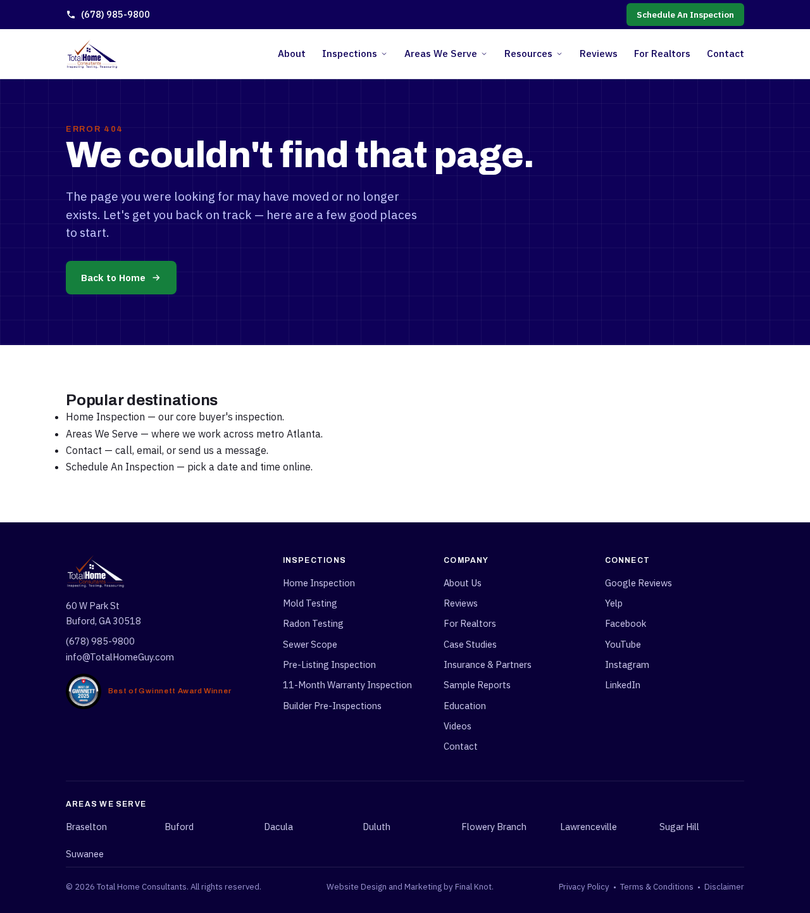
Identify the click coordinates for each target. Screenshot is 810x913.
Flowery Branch (493, 827)
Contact (725, 53)
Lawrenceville (588, 827)
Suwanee (85, 854)
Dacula (278, 827)
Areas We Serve (440, 53)
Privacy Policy (584, 886)
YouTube (623, 644)
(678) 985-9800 (115, 14)
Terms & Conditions (657, 886)
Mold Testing (310, 603)
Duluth (376, 827)
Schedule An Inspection (685, 14)
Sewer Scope (310, 644)
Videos (457, 726)
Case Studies (470, 644)
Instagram (627, 664)
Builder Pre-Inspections (332, 706)
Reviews (599, 53)
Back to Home (113, 277)
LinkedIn (622, 685)
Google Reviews (638, 583)
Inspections (349, 53)
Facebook (625, 623)
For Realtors (662, 53)
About (292, 53)
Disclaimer (724, 886)
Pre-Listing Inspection (329, 664)
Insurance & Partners (488, 664)
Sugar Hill (679, 827)
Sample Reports (477, 685)
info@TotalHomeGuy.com (120, 657)
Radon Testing (313, 623)
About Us (463, 583)
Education (465, 706)
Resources (528, 53)
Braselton (86, 827)
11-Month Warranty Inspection (347, 685)
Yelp (614, 603)
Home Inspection (105, 416)
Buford (179, 827)
